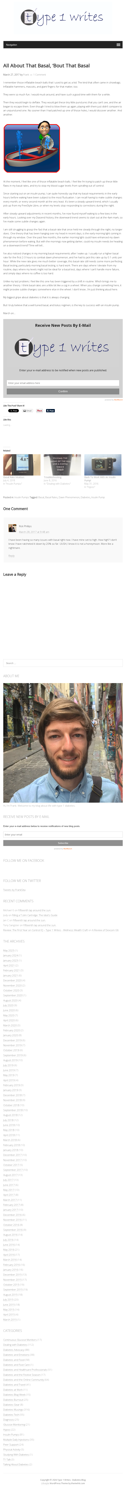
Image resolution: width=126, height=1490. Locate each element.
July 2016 (8, 1239)
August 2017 (10, 1175)
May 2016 (8, 1249)
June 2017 (9, 1185)
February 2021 (11, 970)
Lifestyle (45, 1483)
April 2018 (9, 1135)
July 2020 (8, 1005)
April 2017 (9, 1194)
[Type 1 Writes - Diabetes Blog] (63, 32)
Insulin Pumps (21, 497)
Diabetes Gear (11, 1404)
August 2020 (10, 1000)
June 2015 (9, 1304)
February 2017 (11, 1204)
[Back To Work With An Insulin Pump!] (103, 465)
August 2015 (10, 1294)
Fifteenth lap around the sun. (34, 910)
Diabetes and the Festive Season (21, 1374)
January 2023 (10, 960)
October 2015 (11, 1284)
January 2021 (10, 975)
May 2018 (8, 1130)
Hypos (6, 1429)
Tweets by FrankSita (14, 889)
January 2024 (10, 955)
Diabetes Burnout (13, 1399)
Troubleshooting (52, 477)
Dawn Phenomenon (69, 497)
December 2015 (12, 1274)
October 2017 (11, 1165)
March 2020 (10, 1025)
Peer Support (11, 1444)
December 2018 (12, 1095)
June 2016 (9, 1244)
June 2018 (9, 1125)
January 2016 (10, 1269)
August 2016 (10, 1234)
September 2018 (13, 1110)
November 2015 (12, 1279)
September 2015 (13, 1289)
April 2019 (9, 1080)
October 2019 (11, 1050)
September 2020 (13, 995)
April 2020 (9, 1020)
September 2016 (13, 1229)
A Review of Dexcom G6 (105, 930)
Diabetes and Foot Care (16, 1364)
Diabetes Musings (13, 1409)
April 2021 (9, 965)
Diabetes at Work (12, 1389)
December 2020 (12, 980)
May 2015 (8, 1309)
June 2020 (9, 1010)
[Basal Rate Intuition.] (22, 465)
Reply (12, 555)
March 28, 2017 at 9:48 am (34, 532)
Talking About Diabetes (16, 1464)
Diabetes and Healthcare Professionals (25, 1369)
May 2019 (8, 1075)
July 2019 (8, 1065)
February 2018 (11, 1145)
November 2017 (12, 1160)
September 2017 (13, 1169)
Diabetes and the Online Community (23, 1379)
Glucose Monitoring (14, 1424)
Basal (41, 497)
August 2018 (10, 1115)
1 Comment (39, 74)
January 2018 (10, 1150)
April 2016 (9, 1254)
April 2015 (9, 1314)
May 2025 (8, 950)
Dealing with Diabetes (15, 1344)
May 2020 (8, 1015)
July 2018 (8, 1120)
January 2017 (10, 1209)
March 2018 (10, 1140)
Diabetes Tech (11, 1414)
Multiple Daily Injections (16, 1439)
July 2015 (8, 1299)
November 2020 (12, 985)
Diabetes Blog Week (14, 1394)
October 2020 (11, 990)
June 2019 (9, 1070)
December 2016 (12, 1214)
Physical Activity (11, 1449)
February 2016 (11, 1264)
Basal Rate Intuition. (14, 477)
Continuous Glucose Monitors (20, 1339)
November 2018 (12, 1100)
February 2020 (11, 1030)
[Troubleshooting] (62, 465)
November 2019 (12, 1045)
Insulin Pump (98, 497)
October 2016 (11, 1224)
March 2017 (10, 1199)
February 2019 (11, 1085)
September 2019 (13, 1055)
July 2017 (8, 1179)
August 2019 (10, 1060)
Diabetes (85, 497)
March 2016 (10, 1259)
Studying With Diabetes (16, 1454)
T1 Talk (7, 1459)
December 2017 (12, 1154)
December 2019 (12, 1040)
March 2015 (10, 1319)
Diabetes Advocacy (13, 1349)
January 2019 (10, 1090)
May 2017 (8, 1189)
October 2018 (11, 1105)
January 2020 (10, 1035)
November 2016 (12, 1219)
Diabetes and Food (13, 1359)
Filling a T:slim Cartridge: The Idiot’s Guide (34, 915)
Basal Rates (51, 497)
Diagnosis (8, 1419)
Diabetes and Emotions (16, 1354)
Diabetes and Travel (14, 1384)
